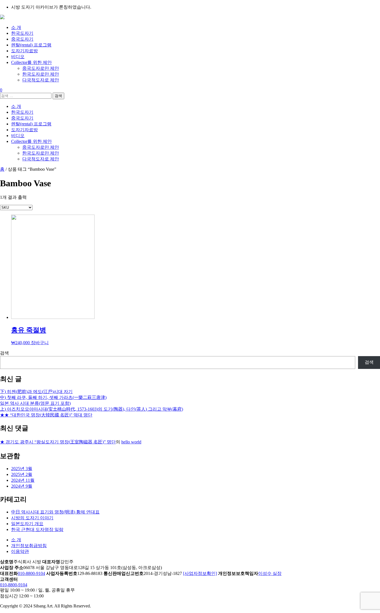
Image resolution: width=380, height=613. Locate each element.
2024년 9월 (21, 486)
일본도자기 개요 (27, 523)
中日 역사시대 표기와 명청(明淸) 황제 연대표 (55, 512)
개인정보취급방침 (29, 545)
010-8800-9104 (31, 573)
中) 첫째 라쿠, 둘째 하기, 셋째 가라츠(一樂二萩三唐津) (53, 397)
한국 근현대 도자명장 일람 (37, 529)
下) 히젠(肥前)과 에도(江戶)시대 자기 (36, 391)
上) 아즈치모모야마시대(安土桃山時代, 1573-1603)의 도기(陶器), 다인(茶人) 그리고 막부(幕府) (91, 409)
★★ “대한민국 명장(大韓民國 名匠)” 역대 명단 (46, 415)
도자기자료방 (24, 50)
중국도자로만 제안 (40, 68)
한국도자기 (22, 33)
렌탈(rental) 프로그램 (31, 45)
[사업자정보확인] (200, 573)
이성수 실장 (270, 573)
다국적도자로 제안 (40, 80)
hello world (131, 442)
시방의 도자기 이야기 (32, 517)
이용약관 (20, 551)
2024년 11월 (22, 480)
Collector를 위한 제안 (31, 62)
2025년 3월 (21, 468)
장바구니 (40, 342)
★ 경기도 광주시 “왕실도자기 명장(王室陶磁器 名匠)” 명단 (58, 442)
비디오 (17, 56)
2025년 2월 (21, 474)
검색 (4, 353)
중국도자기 (22, 39)
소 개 (16, 27)
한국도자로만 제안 (40, 74)
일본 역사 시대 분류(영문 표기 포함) (35, 403)
